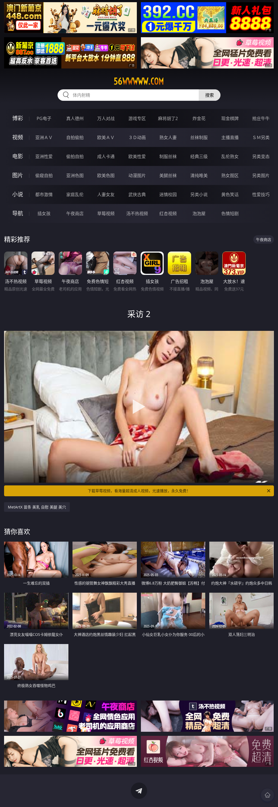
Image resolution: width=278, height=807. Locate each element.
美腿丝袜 (168, 175)
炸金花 (199, 118)
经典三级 (199, 156)
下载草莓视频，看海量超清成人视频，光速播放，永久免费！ (139, 490)
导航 (17, 213)
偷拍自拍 (75, 156)
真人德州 (75, 118)
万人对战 (106, 118)
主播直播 (230, 137)
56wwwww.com (139, 81)
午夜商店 (75, 213)
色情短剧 (230, 213)
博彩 (17, 118)
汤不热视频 (137, 213)
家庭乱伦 (75, 194)
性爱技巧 (261, 194)
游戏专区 (137, 118)
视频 (17, 137)
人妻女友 (106, 194)
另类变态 (261, 156)
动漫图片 (137, 175)
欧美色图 (106, 175)
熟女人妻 (168, 137)
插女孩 (43, 213)
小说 (17, 194)
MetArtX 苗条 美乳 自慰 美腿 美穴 (37, 507)
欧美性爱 (137, 156)
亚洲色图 (75, 175)
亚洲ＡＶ (44, 137)
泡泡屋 (199, 213)
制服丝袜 (168, 156)
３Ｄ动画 (137, 137)
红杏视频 (168, 213)
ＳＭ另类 (261, 137)
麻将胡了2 (168, 118)
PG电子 (44, 118)
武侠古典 (137, 194)
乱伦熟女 (230, 156)
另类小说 (199, 194)
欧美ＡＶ (106, 137)
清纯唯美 (199, 175)
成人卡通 (106, 156)
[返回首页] (267, 795)
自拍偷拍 (75, 137)
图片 (17, 175)
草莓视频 (106, 213)
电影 (17, 156)
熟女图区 (230, 175)
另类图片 (261, 175)
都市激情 (44, 194)
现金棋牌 (230, 118)
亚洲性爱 (44, 156)
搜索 (209, 95)
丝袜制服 (199, 137)
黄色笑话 (230, 194)
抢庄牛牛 (261, 118)
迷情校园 (168, 194)
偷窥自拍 (44, 175)
